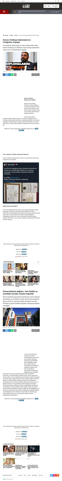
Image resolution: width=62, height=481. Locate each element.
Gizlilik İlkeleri (34, 475)
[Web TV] (55, 1)
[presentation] (7, 12)
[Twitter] (7, 74)
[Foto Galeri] (58, 1)
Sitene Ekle (23, 1)
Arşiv (18, 1)
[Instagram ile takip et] (54, 475)
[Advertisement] (31, 24)
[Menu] (45, 6)
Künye (25, 475)
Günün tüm (55, 11)
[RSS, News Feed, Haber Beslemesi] (57, 475)
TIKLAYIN (24, 249)
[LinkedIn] (9, 74)
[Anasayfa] (3, 1)
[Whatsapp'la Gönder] (12, 74)
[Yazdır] (15, 74)
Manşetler (7, 1)
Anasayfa (20, 475)
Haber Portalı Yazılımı (9, 479)
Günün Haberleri (13, 1)
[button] (33, 74)
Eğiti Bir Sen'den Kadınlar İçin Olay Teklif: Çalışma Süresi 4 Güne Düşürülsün (31, 12)
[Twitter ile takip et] (51, 475)
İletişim (29, 475)
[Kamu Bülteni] (26, 6)
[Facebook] (4, 74)
